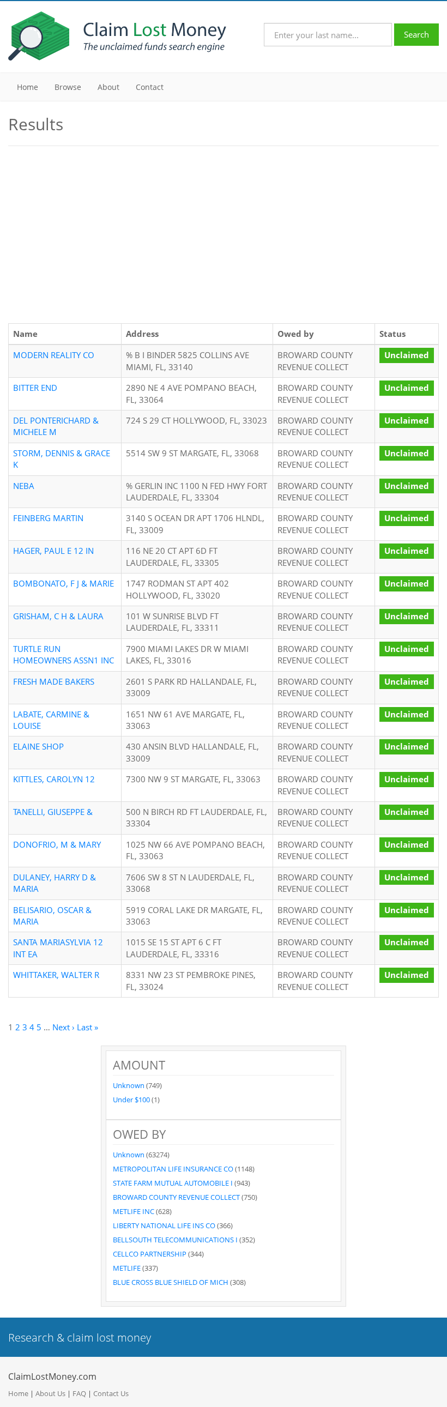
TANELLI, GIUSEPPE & (53, 811)
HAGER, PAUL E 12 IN (53, 550)
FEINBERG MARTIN (48, 517)
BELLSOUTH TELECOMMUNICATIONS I (176, 1240)
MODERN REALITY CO (53, 354)
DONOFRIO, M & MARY (57, 844)
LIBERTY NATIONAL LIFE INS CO (165, 1225)
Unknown (129, 1085)
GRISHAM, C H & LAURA (58, 616)
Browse (68, 87)
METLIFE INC (134, 1211)
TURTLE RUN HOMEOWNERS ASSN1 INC (63, 654)
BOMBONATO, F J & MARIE (63, 583)
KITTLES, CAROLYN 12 (54, 779)
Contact (150, 87)
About (108, 87)
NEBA (23, 485)
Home (27, 87)
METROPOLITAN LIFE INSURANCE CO (174, 1169)
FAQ (79, 1393)
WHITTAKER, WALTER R (56, 974)
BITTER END (35, 387)
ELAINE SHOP (38, 746)
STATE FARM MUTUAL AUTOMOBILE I (173, 1183)
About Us (50, 1393)
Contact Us (111, 1393)
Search (416, 34)
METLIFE (127, 1268)
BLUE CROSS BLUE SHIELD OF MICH (171, 1282)
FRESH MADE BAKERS (53, 681)
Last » (87, 1027)
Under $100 (132, 1099)
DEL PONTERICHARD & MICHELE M (56, 426)
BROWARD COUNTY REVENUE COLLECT (177, 1197)
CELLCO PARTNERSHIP (150, 1254)
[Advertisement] (223, 233)
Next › (63, 1027)
